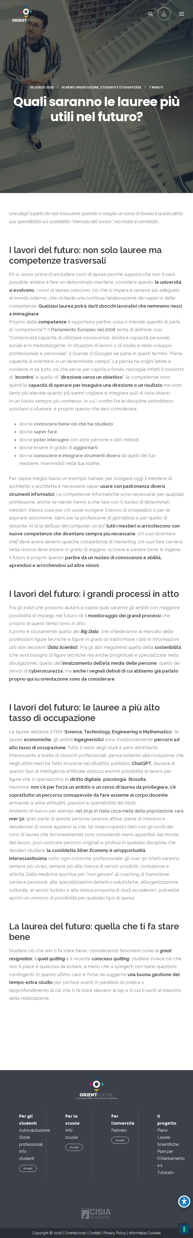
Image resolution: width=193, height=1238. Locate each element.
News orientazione (82, 87)
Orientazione (75, 1233)
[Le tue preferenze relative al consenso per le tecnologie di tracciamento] (184, 1229)
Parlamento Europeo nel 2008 (83, 329)
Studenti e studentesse (120, 87)
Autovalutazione (34, 1130)
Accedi (27, 1168)
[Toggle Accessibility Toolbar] (184, 1202)
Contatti (94, 1233)
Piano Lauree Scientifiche (167, 1137)
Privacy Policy (115, 1233)
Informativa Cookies (145, 1233)
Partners (119, 1130)
